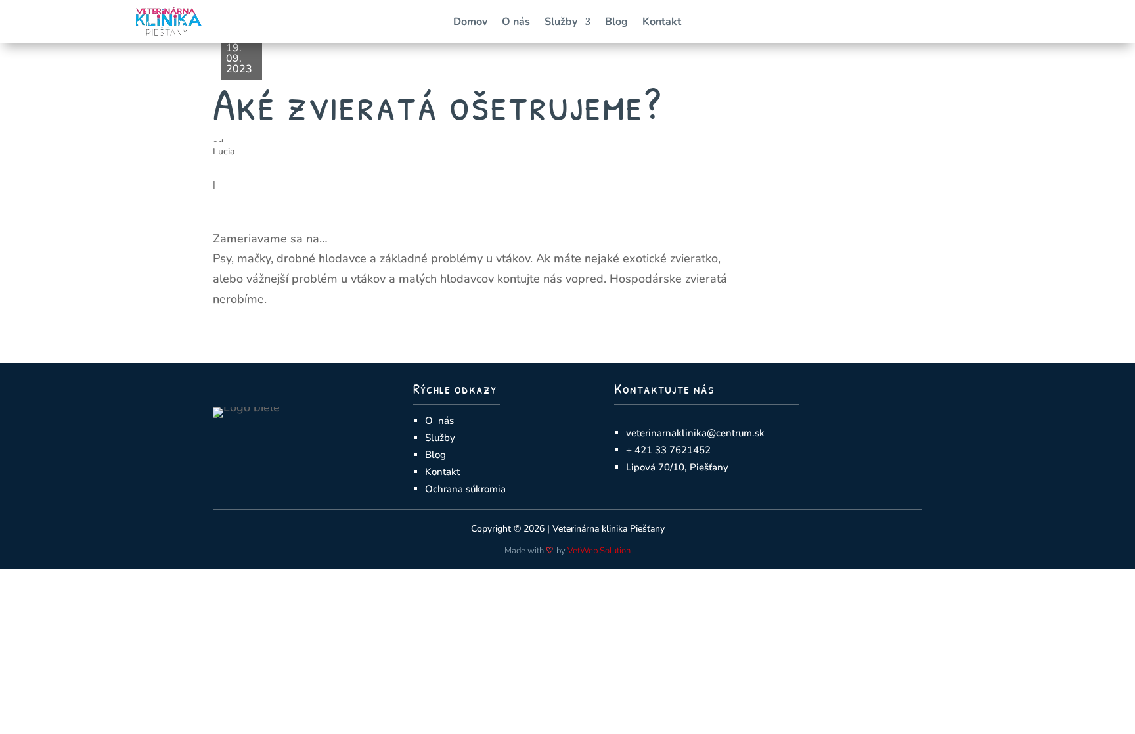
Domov (470, 23)
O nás (516, 23)
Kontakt (661, 23)
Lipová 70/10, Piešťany (677, 467)
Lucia (223, 151)
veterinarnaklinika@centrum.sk (695, 433)
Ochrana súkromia (465, 488)
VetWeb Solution (599, 551)
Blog (616, 23)
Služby (561, 23)
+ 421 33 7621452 (668, 450)
